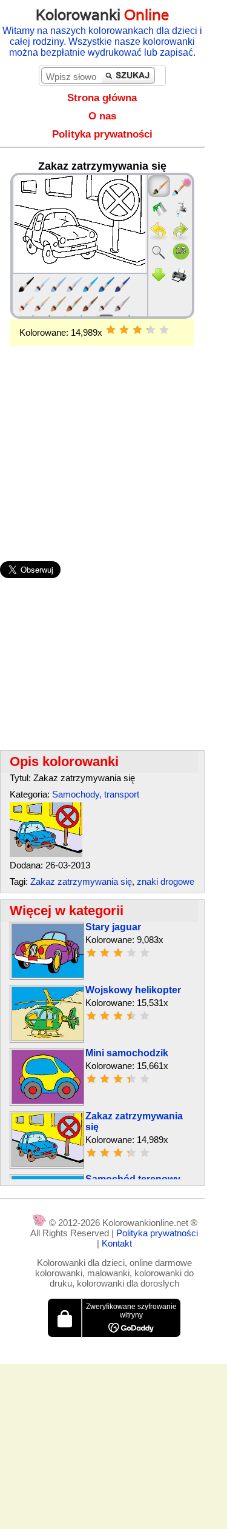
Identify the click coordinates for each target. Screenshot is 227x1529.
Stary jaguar (113, 927)
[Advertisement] (102, 434)
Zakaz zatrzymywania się (81, 881)
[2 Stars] (124, 330)
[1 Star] (111, 330)
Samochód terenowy (132, 1179)
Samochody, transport (95, 794)
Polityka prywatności (102, 134)
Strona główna (102, 98)
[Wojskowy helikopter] (48, 1038)
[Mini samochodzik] (48, 1101)
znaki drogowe (165, 881)
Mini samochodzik (126, 1053)
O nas (102, 116)
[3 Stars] (137, 330)
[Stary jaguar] (48, 975)
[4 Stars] (151, 330)
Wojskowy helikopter (133, 990)
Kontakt (117, 1243)
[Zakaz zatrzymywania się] (46, 853)
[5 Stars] (164, 330)
